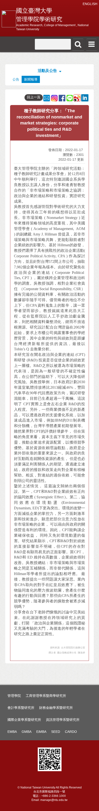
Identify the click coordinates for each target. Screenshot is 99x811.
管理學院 (14, 696)
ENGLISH (90, 4)
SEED (55, 732)
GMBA (26, 732)
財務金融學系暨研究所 (56, 708)
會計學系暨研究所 (20, 708)
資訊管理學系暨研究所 (63, 720)
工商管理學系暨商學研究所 (46, 696)
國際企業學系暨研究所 (24, 720)
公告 (15, 79)
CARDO (71, 732)
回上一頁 (33, 97)
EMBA (12, 732)
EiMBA (41, 732)
